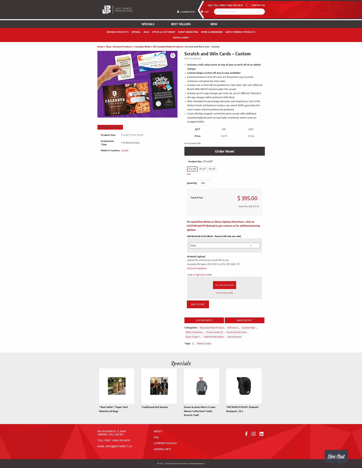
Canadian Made (142, 46)
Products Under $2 (214, 332)
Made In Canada (204, 343)
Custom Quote (204, 320)
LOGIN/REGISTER (187, 12)
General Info (162, 449)
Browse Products (118, 32)
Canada (124, 150)
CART (206, 12)
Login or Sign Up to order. (199, 274)
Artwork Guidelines (196, 268)
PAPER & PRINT (181, 37)
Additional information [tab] (110, 127)
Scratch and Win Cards (236, 332)
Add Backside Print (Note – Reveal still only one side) (214, 236)
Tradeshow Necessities (213, 336)
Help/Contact (244, 320)
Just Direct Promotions (179, 463)
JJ (192, 343)
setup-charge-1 (192, 336)
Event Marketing (188, 32)
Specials (148, 24)
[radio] (192, 169)
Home (100, 46)
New (214, 24)
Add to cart (198, 304)
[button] (172, 55)
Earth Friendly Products (240, 32)
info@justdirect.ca (119, 446)
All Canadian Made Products (168, 46)
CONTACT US (258, 5)
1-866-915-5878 (234, 5)
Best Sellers (181, 24)
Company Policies (165, 443)
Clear (189, 174)
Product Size (195, 161)
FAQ (156, 437)
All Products (233, 327)
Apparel (136, 32)
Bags (146, 32)
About (158, 431)
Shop (108, 46)
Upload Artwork (224, 285)
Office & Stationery (163, 32)
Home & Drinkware (212, 32)
